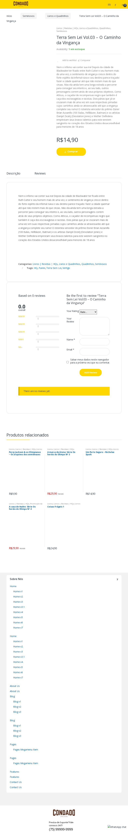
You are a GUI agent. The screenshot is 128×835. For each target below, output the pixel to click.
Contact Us (16, 782)
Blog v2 (17, 706)
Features (14, 771)
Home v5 (18, 617)
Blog (12, 696)
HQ (36, 268)
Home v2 (18, 596)
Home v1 (18, 591)
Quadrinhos (105, 28)
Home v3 (18, 601)
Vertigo (66, 268)
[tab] (13, 175)
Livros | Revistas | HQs (67, 28)
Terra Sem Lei (53, 268)
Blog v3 (17, 711)
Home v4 (18, 612)
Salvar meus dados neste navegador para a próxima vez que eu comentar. (90, 361)
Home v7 (18, 627)
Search (110, 4)
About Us (15, 686)
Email (70, 349)
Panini (42, 268)
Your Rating (72, 311)
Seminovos (28, 16)
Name (70, 339)
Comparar (85, 60)
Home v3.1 (19, 606)
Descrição (13, 173)
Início (9, 16)
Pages (13, 744)
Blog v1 (17, 701)
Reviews (40, 173)
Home (13, 586)
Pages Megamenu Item (25, 749)
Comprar (73, 151)
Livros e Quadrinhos (57, 16)
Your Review (70, 320)
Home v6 (18, 622)
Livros (11, 449)
